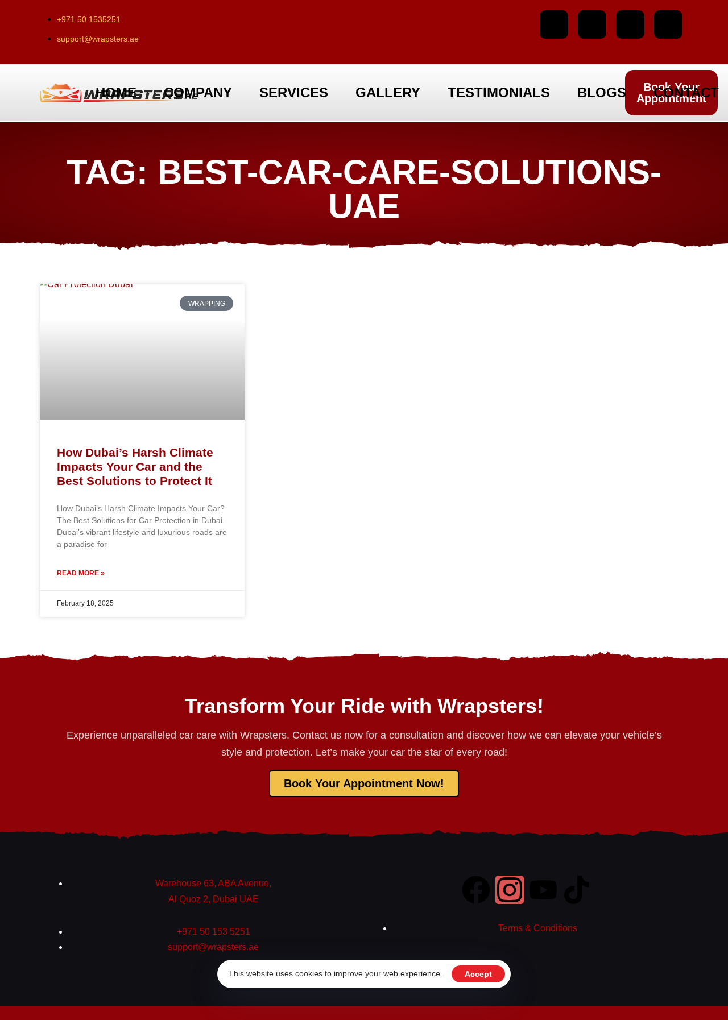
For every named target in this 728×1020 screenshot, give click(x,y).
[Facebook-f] (554, 24)
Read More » (81, 573)
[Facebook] (476, 890)
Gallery (387, 92)
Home (116, 92)
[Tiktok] (668, 24)
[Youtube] (630, 24)
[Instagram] (592, 24)
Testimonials (499, 92)
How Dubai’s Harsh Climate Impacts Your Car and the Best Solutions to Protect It (135, 466)
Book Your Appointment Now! (364, 783)
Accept (478, 973)
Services (293, 92)
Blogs (601, 92)
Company (198, 92)
